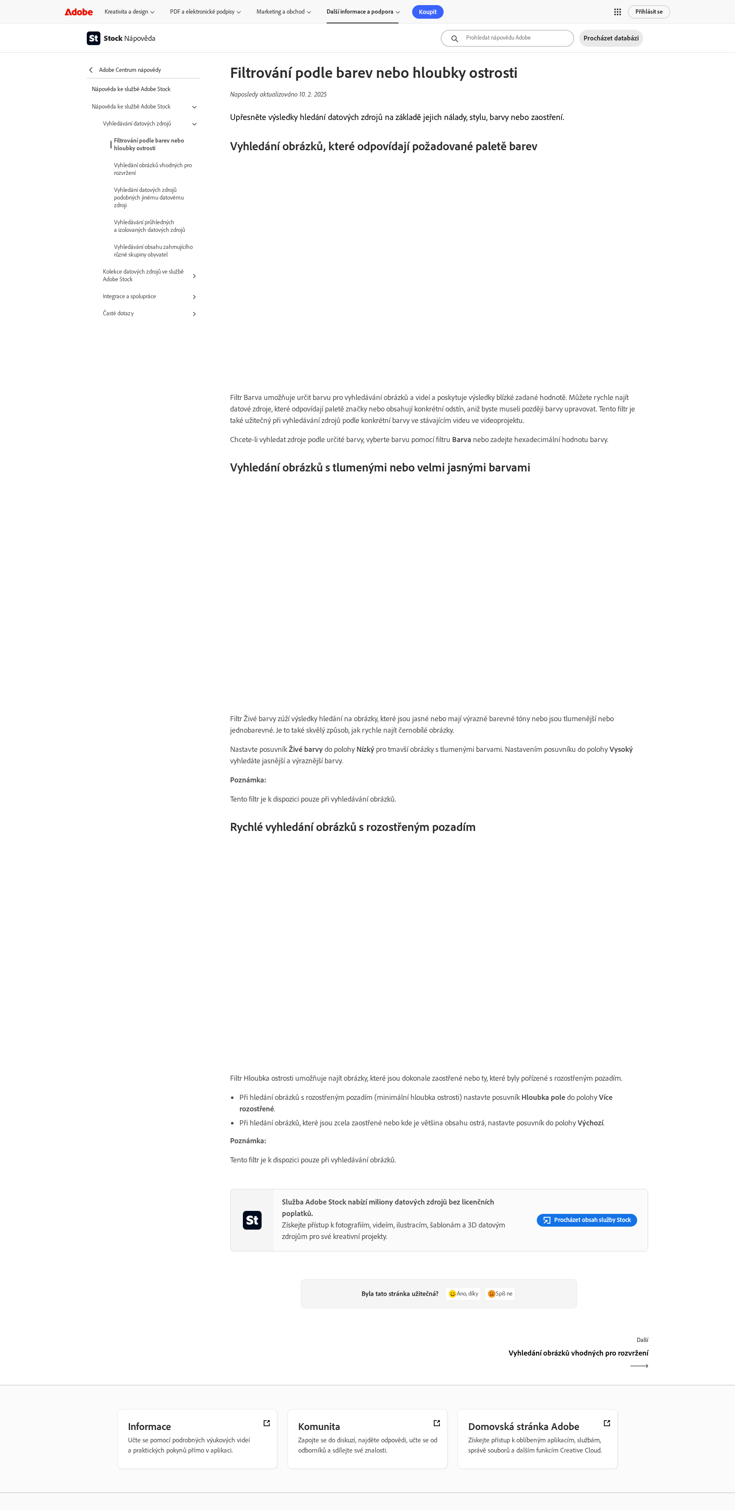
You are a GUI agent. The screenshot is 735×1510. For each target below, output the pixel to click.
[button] (617, 12)
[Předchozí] (333, 1360)
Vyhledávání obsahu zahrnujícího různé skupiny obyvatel (153, 250)
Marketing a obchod (280, 11)
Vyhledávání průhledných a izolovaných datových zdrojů (149, 226)
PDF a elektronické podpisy (202, 11)
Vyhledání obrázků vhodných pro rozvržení (153, 169)
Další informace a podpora (360, 11)
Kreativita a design (126, 11)
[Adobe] (78, 11)
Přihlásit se (649, 11)
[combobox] (507, 38)
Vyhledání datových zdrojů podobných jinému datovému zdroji (149, 197)
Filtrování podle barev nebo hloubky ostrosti (149, 144)
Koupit (428, 12)
